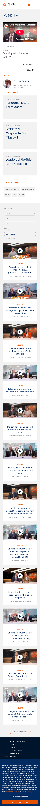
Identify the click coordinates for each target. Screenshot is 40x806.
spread (7, 195)
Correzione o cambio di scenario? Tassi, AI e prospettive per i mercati (20, 270)
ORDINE (6, 229)
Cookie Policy (27, 792)
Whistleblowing (16, 751)
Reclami (13, 756)
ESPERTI (6, 218)
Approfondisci (28, 64)
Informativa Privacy (13, 792)
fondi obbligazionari (12, 189)
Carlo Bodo (21, 81)
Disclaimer (30, 70)
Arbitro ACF (14, 754)
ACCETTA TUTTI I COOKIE (20, 802)
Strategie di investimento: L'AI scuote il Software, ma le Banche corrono (20, 714)
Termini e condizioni (17, 742)
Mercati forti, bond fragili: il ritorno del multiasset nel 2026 (20, 430)
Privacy (13, 745)
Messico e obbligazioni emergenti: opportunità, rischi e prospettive (20, 310)
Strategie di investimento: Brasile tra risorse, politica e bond (20, 470)
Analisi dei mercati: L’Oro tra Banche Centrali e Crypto (20, 674)
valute (21, 195)
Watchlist (9, 46)
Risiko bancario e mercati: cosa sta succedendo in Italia (20, 390)
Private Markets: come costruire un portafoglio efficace (20, 351)
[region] (20, 782)
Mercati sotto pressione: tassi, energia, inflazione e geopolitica (20, 595)
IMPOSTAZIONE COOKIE (20, 796)
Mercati (20, 264)
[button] (20, 213)
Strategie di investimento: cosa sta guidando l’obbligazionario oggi (20, 635)
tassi (14, 195)
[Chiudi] (37, 762)
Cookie (12, 748)
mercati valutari (28, 189)
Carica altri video (20, 732)
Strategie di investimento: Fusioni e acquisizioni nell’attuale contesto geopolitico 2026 (20, 552)
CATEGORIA (8, 208)
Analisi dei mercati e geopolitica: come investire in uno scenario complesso (20, 511)
